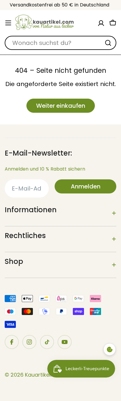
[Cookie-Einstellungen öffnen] (109, 349)
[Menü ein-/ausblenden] (8, 22)
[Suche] (108, 42)
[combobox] (60, 43)
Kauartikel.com (44, 374)
